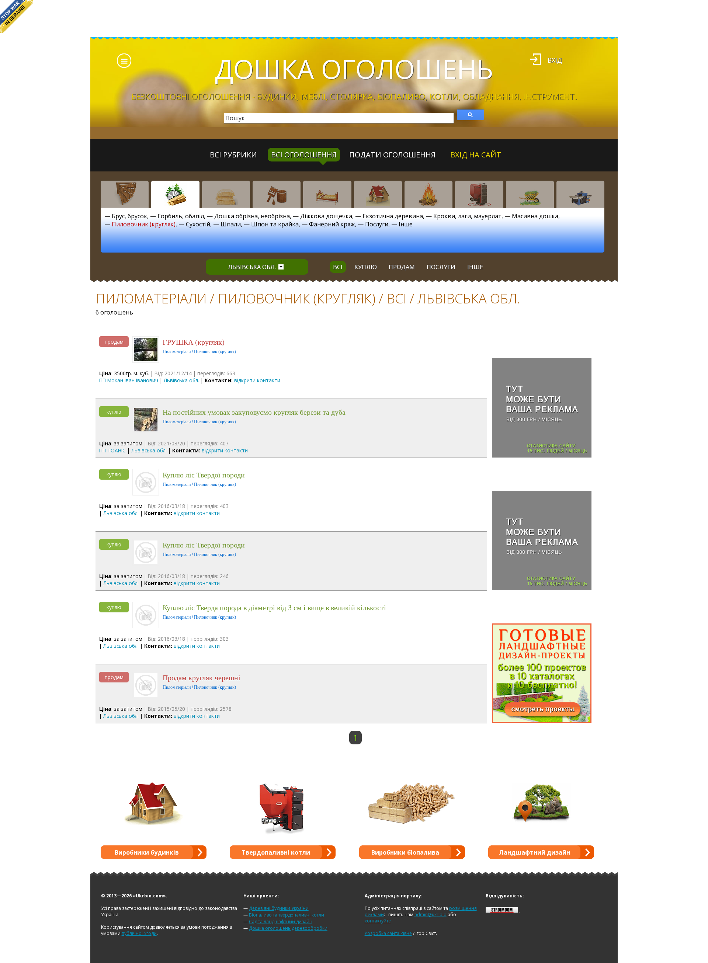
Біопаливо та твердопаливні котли (286, 915)
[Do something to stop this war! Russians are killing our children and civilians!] (16, 16)
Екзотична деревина (392, 216)
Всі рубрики (233, 155)
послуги (441, 267)
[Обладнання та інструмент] (580, 194)
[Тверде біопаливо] (428, 194)
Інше (406, 224)
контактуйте (378, 921)
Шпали (231, 224)
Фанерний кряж (332, 224)
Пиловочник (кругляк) (144, 224)
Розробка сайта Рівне (388, 933)
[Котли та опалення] (479, 194)
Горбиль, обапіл (180, 216)
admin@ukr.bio (430, 914)
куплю (365, 267)
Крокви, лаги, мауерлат (467, 216)
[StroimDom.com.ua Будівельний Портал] (502, 911)
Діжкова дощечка (326, 216)
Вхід (555, 60)
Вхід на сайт (475, 155)
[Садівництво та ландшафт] (530, 194)
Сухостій (198, 224)
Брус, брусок (129, 216)
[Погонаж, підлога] (226, 194)
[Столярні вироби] (125, 194)
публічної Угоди (139, 933)
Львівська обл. (252, 267)
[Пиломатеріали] (175, 194)
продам (402, 267)
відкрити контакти (257, 380)
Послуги (376, 224)
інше (475, 267)
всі (338, 267)
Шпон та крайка (275, 224)
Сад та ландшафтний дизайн (280, 921)
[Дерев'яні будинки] (378, 194)
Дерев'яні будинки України (279, 908)
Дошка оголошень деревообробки (288, 928)
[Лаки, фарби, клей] (277, 194)
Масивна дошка (535, 216)
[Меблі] (327, 194)
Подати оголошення (392, 155)
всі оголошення (304, 155)
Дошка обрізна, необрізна (252, 216)
